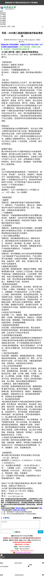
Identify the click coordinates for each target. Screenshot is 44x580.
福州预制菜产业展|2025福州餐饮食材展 (19, 512)
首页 (8, 26)
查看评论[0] (37, 518)
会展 (13, 26)
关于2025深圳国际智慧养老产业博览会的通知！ (22, 514)
